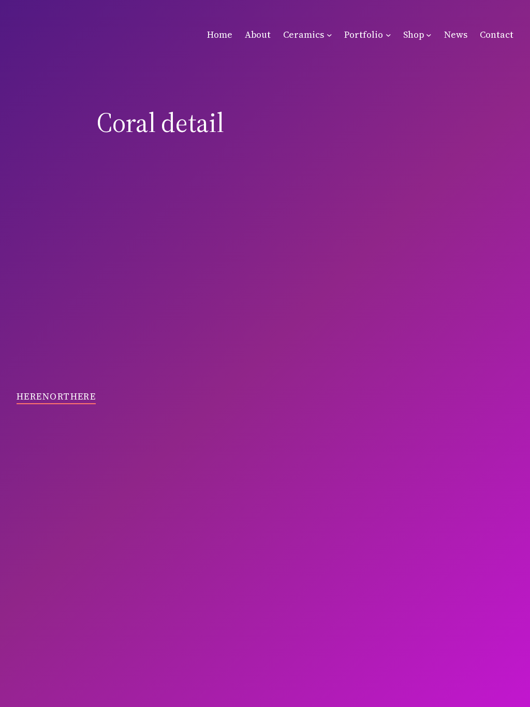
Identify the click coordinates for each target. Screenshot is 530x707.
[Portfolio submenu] (388, 35)
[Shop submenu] (429, 35)
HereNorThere (56, 396)
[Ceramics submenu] (329, 35)
